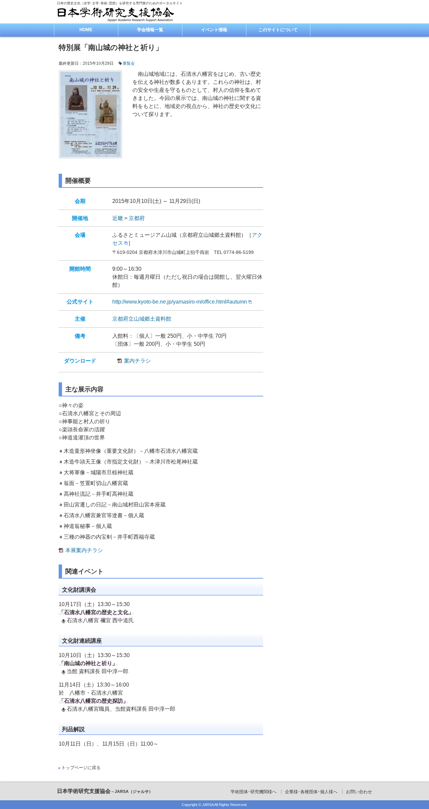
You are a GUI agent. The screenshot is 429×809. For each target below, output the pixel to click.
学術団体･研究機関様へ (254, 792)
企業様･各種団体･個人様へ (311, 792)
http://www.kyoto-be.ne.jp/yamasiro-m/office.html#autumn (179, 302)
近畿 (117, 218)
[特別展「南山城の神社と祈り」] (90, 114)
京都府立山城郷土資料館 (141, 319)
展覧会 (129, 63)
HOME (86, 29)
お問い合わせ (359, 792)
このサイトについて (278, 29)
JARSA (207, 805)
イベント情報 (214, 29)
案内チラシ (137, 361)
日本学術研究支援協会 (105, 791)
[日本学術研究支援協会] (115, 14)
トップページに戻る (81, 767)
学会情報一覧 (150, 29)
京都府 (137, 218)
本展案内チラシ (84, 550)
